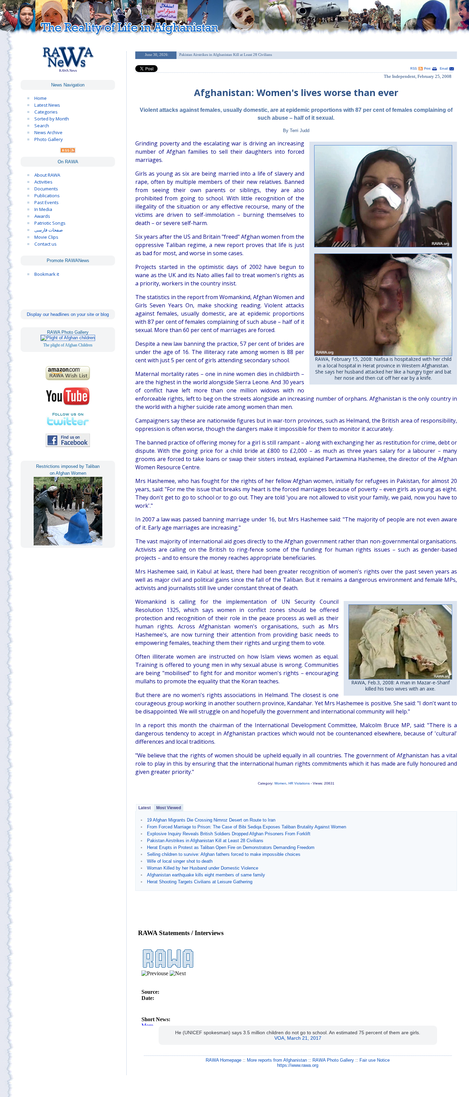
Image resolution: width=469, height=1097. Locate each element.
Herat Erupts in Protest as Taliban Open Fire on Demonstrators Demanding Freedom (230, 847)
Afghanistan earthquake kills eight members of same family (206, 874)
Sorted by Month (51, 119)
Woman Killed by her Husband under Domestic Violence (202, 868)
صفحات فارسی (48, 230)
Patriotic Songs (50, 223)
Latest (144, 807)
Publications (47, 195)
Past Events (46, 202)
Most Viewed (168, 807)
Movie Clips (46, 237)
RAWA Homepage (223, 1060)
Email (444, 68)
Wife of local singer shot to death (180, 861)
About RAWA (47, 175)
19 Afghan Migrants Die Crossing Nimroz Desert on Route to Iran (211, 820)
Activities (43, 182)
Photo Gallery (48, 139)
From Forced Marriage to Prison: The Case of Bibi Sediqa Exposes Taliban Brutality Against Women (246, 826)
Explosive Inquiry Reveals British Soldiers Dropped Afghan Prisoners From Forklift (228, 833)
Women (280, 783)
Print (427, 68)
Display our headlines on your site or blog (68, 314)
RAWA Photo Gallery (333, 1060)
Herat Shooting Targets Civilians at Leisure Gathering (199, 881)
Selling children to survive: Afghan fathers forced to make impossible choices (223, 854)
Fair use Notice (374, 1060)
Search (41, 125)
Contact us (45, 244)
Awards (42, 216)
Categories (46, 112)
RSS (413, 68)
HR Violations (299, 783)
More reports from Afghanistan (277, 1060)
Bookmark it (46, 274)
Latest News (47, 105)
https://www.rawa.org (297, 1065)
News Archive (48, 132)
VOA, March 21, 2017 (297, 1038)
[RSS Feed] (68, 151)
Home (40, 98)
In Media (43, 209)
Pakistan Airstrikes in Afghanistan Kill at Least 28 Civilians (205, 840)
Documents (46, 189)
